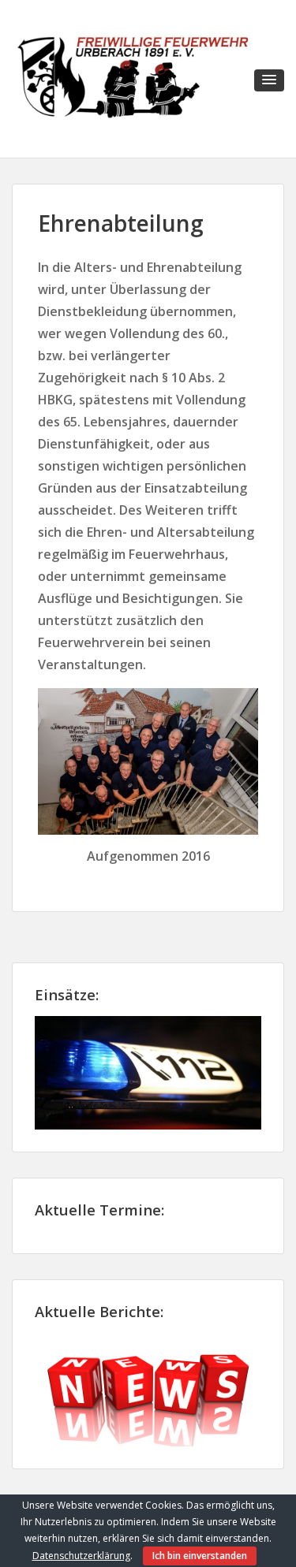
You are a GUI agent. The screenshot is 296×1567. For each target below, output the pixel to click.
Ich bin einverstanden (199, 1555)
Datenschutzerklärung (81, 1555)
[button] (269, 80)
